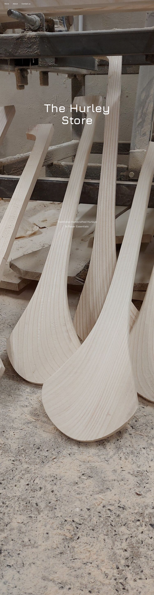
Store (7, 4)
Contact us (26, 4)
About (15, 4)
